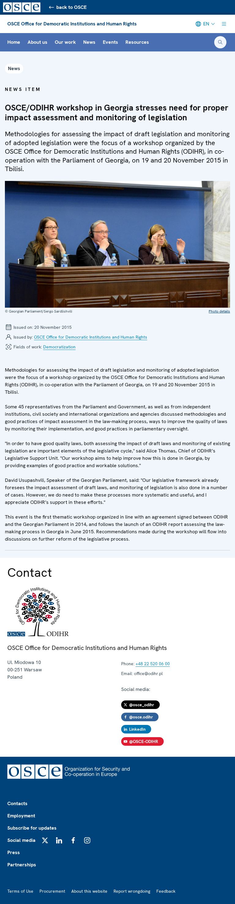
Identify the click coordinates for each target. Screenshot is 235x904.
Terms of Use (20, 891)
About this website (89, 891)
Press (13, 852)
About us (37, 42)
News (89, 42)
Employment (21, 815)
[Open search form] (220, 42)
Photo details (219, 311)
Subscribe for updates (32, 828)
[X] (45, 840)
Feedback (165, 891)
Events (110, 42)
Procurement (52, 891)
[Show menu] (224, 24)
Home (13, 42)
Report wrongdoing (132, 891)
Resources (137, 42)
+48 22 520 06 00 (153, 663)
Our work (65, 42)
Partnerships (21, 864)
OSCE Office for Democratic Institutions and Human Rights (72, 24)
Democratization (59, 347)
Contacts (17, 803)
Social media (21, 840)
